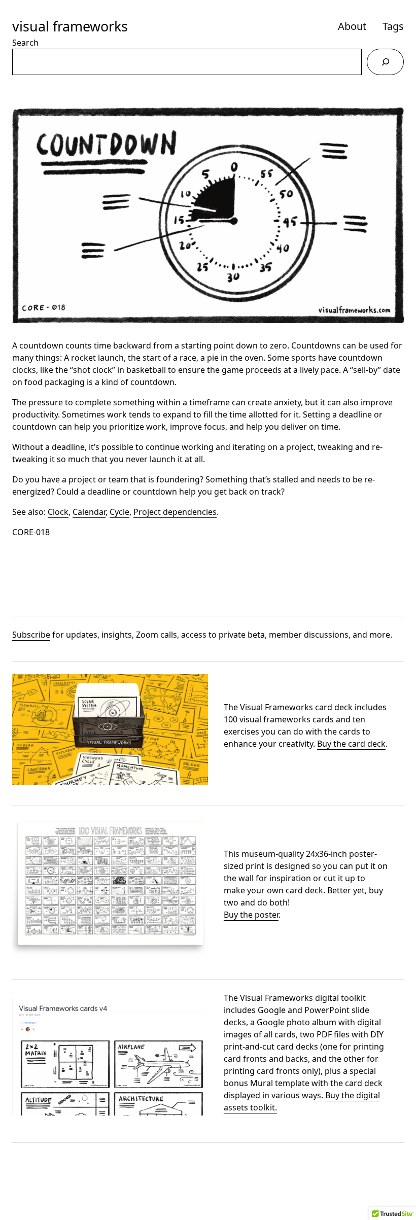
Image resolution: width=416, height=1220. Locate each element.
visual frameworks (70, 26)
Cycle (119, 511)
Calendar (89, 511)
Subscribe (31, 634)
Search (25, 42)
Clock (58, 511)
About (352, 26)
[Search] (385, 62)
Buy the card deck (351, 743)
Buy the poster (251, 914)
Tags (393, 26)
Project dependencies (175, 511)
